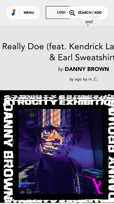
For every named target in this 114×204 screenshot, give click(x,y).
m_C (92, 79)
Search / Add (90, 13)
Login (62, 12)
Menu (29, 13)
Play (61, 151)
